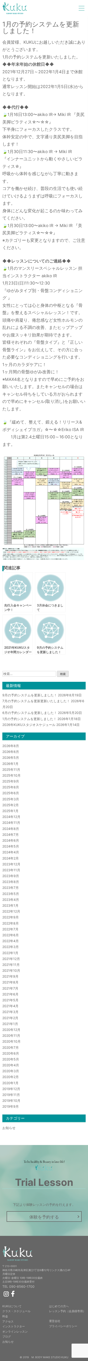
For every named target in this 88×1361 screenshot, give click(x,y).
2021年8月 (10, 982)
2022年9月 (10, 917)
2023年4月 (10, 900)
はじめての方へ (59, 1306)
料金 (5, 1316)
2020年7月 (10, 1047)
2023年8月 (10, 882)
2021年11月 (11, 965)
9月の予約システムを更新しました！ (29, 695)
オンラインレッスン (15, 1331)
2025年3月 (10, 799)
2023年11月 (11, 870)
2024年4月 (10, 852)
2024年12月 (11, 817)
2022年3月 (10, 947)
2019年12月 (11, 1089)
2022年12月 (11, 911)
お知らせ (8, 1128)
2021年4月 (10, 1006)
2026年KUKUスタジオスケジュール (28, 725)
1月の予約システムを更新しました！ (29, 719)
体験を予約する (44, 1216)
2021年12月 (11, 959)
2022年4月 (10, 941)
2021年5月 (10, 1000)
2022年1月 (10, 953)
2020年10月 (11, 1041)
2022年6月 (10, 935)
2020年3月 (10, 1071)
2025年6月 (10, 793)
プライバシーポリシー (63, 1326)
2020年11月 (11, 1035)
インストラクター (13, 1326)
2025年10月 (11, 775)
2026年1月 (10, 764)
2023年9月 (10, 876)
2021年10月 (11, 970)
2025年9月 (10, 781)
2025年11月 (11, 769)
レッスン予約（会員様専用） (67, 1311)
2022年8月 (10, 923)
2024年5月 (10, 846)
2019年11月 (11, 1095)
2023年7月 (10, 888)
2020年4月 (10, 1065)
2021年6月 (10, 994)
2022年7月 (10, 929)
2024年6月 (10, 840)
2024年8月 (10, 829)
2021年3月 (10, 1012)
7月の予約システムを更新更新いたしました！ (36, 701)
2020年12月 (11, 1030)
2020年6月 (10, 1053)
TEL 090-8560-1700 (18, 1286)
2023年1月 (10, 905)
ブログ (6, 1336)
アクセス (8, 1321)
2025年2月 (10, 805)
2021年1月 (10, 1024)
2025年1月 (10, 811)
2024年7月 (10, 835)
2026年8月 (10, 746)
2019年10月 (11, 1101)
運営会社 (54, 1321)
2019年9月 (10, 1106)
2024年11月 (11, 823)
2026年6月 (10, 752)
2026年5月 (10, 758)
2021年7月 (10, 988)
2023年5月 (10, 894)
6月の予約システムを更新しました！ (29, 713)
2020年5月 (10, 1059)
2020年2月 (10, 1077)
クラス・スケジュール (16, 1311)
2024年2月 (10, 858)
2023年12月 (11, 864)
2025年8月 (10, 787)
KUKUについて (12, 1306)
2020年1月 (10, 1083)
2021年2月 (10, 1018)
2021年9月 (10, 976)
